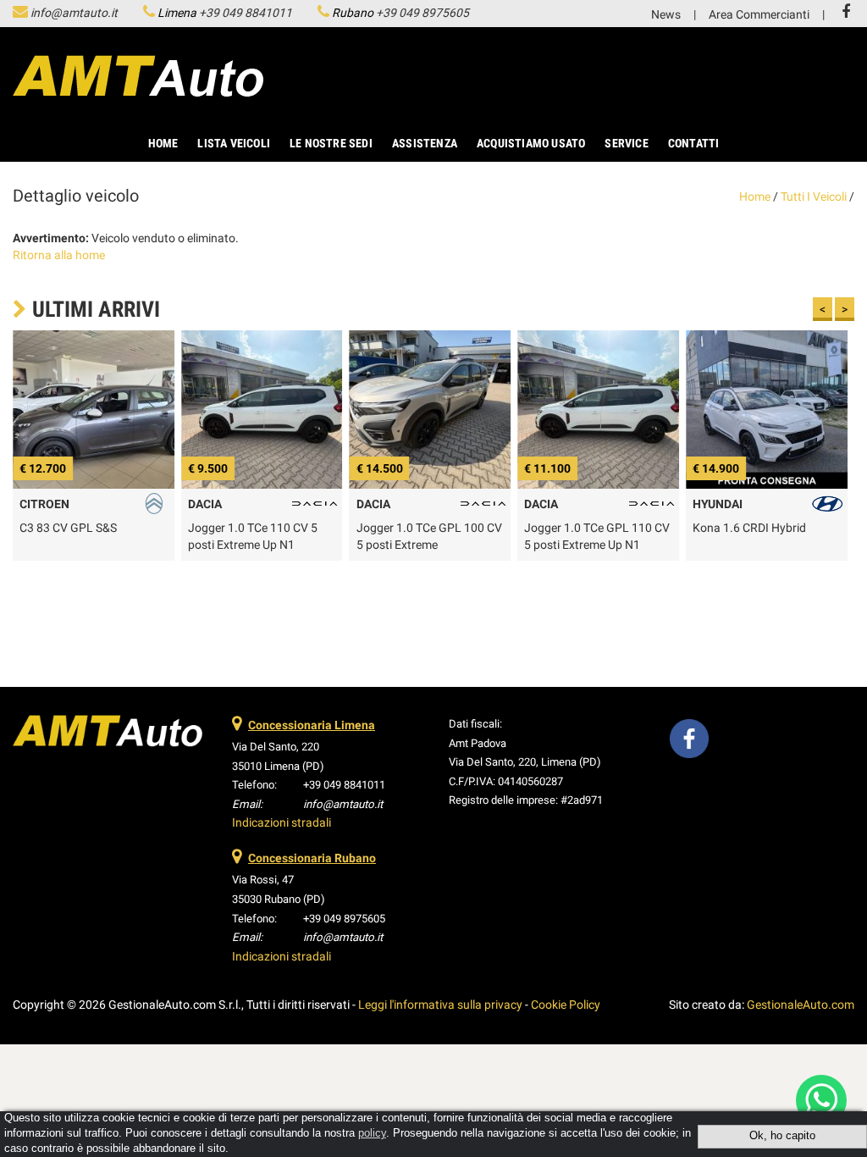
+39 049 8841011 (245, 12)
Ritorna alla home (59, 255)
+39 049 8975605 (422, 12)
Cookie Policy (565, 1004)
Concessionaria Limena (311, 725)
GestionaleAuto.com (800, 1004)
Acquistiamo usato (531, 143)
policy (372, 1133)
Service (626, 143)
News (666, 14)
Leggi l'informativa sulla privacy (440, 1004)
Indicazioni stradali (281, 822)
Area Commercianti (759, 14)
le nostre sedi (331, 143)
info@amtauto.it (74, 12)
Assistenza (424, 143)
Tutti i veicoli (814, 196)
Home (163, 143)
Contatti (694, 143)
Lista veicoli (233, 143)
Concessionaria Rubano (312, 858)
